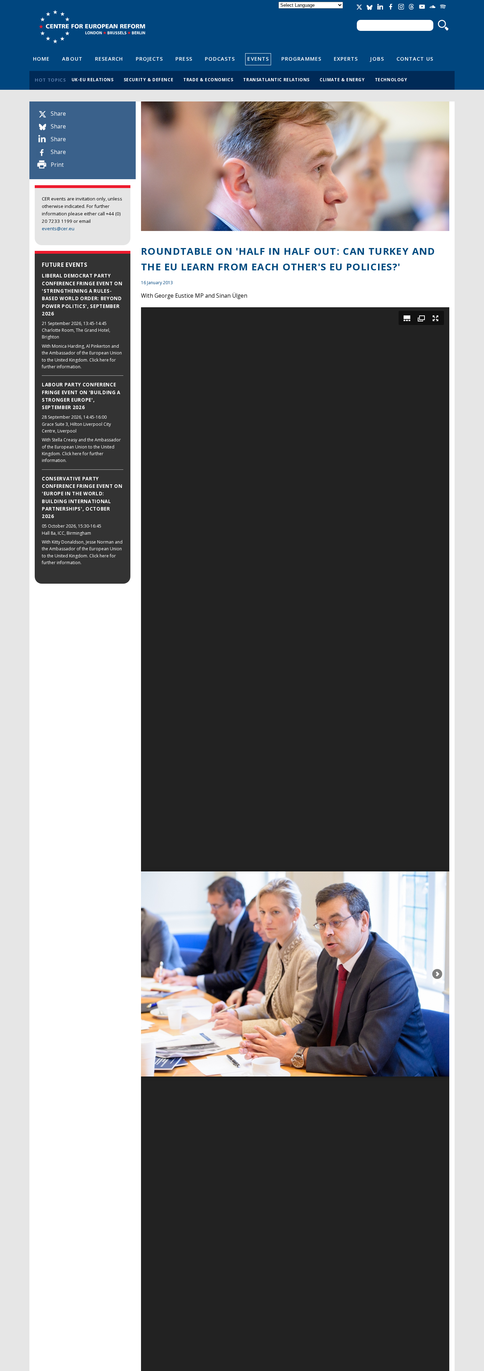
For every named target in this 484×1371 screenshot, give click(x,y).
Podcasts (220, 58)
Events (258, 58)
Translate (311, 11)
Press (183, 58)
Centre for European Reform (92, 26)
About (72, 58)
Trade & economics (208, 79)
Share (58, 113)
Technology (391, 79)
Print (57, 165)
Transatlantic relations (276, 79)
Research (109, 58)
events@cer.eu (58, 228)
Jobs (377, 58)
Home (41, 58)
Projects (149, 58)
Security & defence (149, 79)
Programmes (301, 58)
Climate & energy (342, 79)
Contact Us (414, 58)
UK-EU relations (93, 79)
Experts (346, 58)
